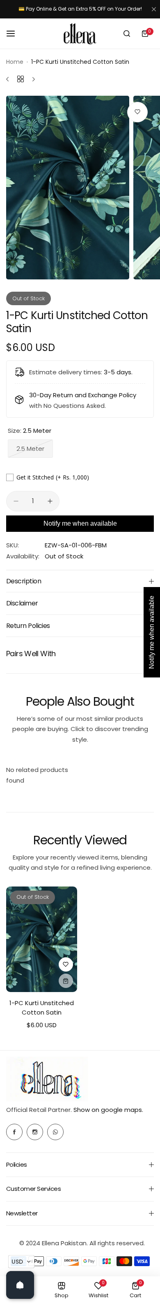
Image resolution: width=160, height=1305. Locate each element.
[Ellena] (80, 34)
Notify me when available (80, 523)
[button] (21, 1261)
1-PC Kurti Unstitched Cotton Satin (41, 1008)
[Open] (20, 1285)
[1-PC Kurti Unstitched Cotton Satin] (41, 939)
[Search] (127, 34)
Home (14, 62)
